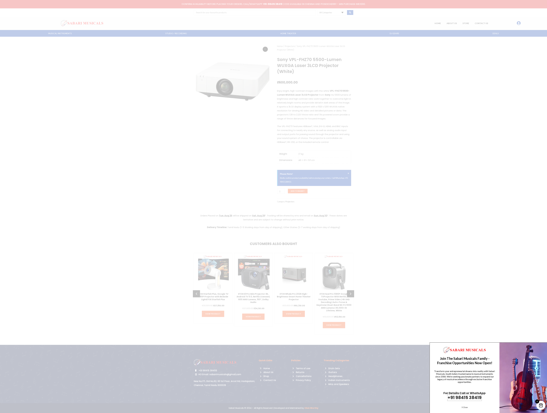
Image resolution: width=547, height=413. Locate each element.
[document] (273, 206)
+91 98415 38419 (464, 398)
